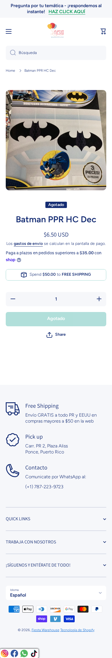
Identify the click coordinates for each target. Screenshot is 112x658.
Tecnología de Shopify (77, 630)
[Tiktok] (33, 653)
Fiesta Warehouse (45, 630)
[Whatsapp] (24, 653)
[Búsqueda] (11, 53)
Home (10, 71)
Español (18, 595)
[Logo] (56, 31)
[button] (103, 31)
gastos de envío (28, 243)
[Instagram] (4, 653)
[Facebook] (14, 653)
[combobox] (56, 53)
